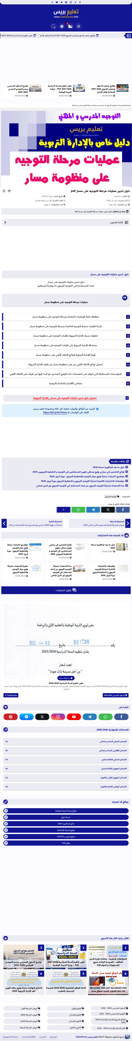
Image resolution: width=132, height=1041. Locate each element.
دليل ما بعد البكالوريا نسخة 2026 (108, 467)
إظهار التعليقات (63, 590)
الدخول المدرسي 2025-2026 (114, 695)
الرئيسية (53, 1037)
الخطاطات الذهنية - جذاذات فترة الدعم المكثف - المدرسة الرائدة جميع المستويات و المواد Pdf (108, 962)
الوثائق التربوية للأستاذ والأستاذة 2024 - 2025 (110, 1021)
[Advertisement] (66, 60)
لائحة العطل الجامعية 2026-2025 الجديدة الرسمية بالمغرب (66, 989)
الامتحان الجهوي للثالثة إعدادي (114, 768)
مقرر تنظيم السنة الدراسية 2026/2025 (66, 683)
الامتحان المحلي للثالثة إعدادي (114, 759)
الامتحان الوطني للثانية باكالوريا (114, 786)
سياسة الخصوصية (10, 1037)
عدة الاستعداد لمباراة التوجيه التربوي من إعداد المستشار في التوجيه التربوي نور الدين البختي (80, 485)
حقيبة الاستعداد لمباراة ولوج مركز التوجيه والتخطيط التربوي (17, 569)
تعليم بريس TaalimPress (87, 1037)
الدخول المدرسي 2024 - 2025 (113, 1008)
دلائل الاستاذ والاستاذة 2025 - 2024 (111, 1028)
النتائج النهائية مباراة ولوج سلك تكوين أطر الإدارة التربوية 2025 (23, 989)
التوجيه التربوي (112, 105)
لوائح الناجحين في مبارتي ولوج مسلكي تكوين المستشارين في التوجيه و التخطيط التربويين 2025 (78, 472)
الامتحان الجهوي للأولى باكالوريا (114, 777)
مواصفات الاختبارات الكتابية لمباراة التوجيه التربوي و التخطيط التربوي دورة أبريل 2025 (82, 481)
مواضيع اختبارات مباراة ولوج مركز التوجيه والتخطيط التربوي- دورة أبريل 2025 (87, 476)
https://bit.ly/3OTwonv (55, 412)
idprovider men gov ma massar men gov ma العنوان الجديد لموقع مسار (108, 989)
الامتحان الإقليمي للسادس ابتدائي (113, 750)
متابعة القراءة (12, 695)
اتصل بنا (42, 1037)
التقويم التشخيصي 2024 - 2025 (112, 1014)
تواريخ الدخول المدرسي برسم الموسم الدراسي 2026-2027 (17, 89)
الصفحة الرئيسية (125, 105)
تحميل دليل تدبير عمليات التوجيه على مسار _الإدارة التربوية (65, 397)
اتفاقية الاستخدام (29, 1037)
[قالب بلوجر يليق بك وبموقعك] (127, 1037)
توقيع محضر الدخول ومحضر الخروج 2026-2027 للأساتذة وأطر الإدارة (94, 35)
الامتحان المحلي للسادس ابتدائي (113, 741)
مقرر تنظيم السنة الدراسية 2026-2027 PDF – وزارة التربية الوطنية (32, 35)
